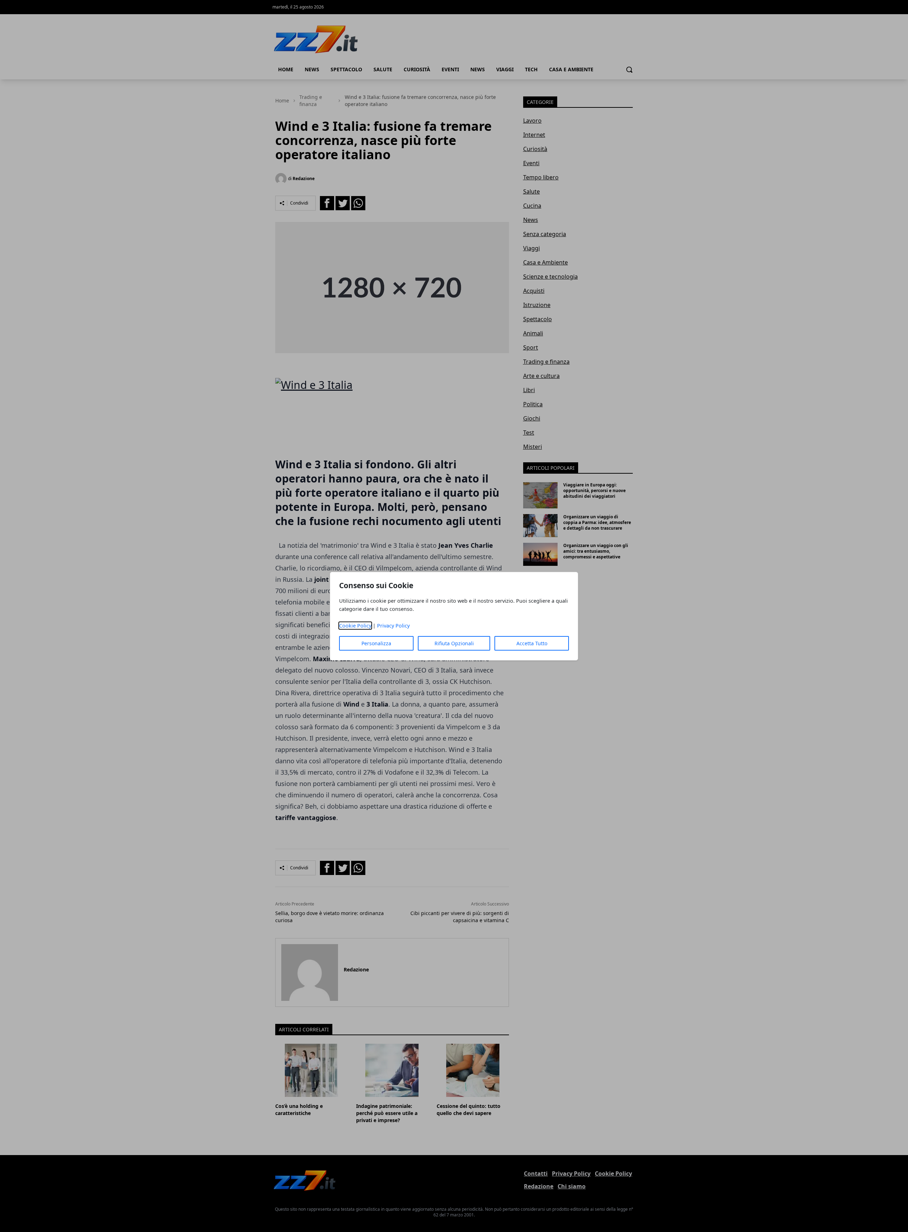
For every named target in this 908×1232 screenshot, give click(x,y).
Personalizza (376, 643)
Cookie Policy (355, 625)
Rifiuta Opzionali (454, 643)
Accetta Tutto (531, 643)
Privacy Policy (393, 625)
